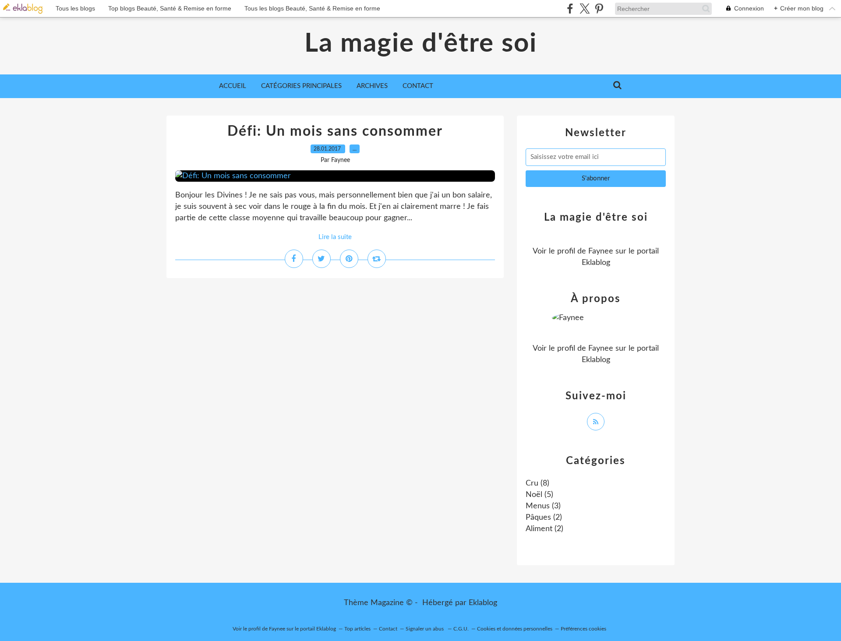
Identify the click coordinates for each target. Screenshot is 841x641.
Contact (418, 86)
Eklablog (483, 603)
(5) (539, 495)
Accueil (232, 86)
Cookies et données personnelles (514, 628)
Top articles (357, 628)
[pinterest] (599, 9)
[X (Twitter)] (584, 9)
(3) (543, 506)
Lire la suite (335, 237)
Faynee (600, 251)
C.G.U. (461, 628)
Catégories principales (301, 86)
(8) (537, 483)
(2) (544, 517)
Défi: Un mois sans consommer (335, 131)
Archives (372, 86)
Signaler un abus (425, 628)
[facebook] (570, 9)
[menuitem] (232, 86)
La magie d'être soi (420, 44)
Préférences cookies (583, 628)
